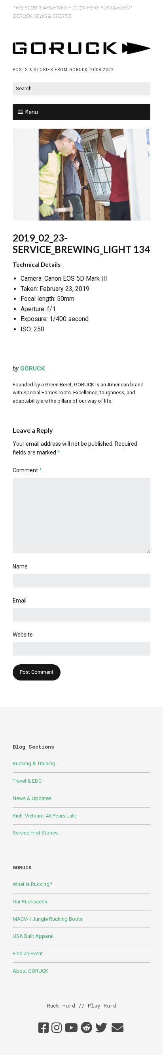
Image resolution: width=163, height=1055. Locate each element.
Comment (27, 470)
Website (23, 634)
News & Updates (32, 798)
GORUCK (32, 368)
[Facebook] (43, 1028)
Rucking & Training (34, 763)
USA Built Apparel (33, 936)
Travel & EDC (27, 781)
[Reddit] (87, 1028)
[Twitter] (101, 1028)
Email (20, 600)
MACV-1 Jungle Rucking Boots (48, 919)
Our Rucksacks (30, 902)
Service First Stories (35, 833)
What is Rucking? (32, 884)
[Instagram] (56, 1028)
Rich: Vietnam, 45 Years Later (45, 816)
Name (20, 566)
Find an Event (28, 953)
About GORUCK (30, 971)
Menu (31, 112)
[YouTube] (71, 1028)
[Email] (117, 1028)
